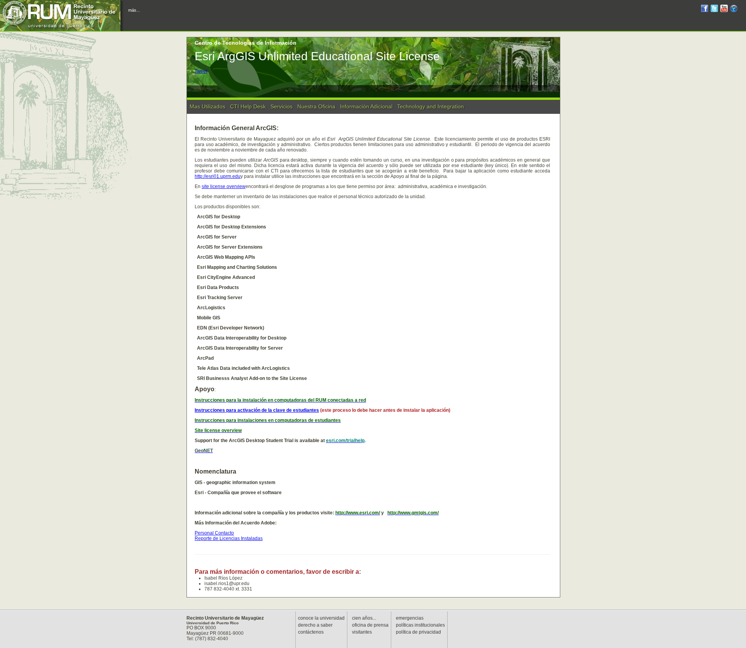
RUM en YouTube (724, 9)
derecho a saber (315, 625)
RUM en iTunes (733, 9)
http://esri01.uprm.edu (218, 176)
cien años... (364, 618)
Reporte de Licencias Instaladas (229, 538)
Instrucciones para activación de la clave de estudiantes (257, 410)
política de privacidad (418, 632)
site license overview (224, 186)
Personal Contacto (214, 533)
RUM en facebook (704, 9)
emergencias (410, 618)
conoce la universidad (321, 618)
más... (134, 10)
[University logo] (62, 15)
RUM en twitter (714, 9)
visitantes (362, 632)
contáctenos (311, 632)
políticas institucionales (420, 625)
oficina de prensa (370, 625)
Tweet (201, 71)
